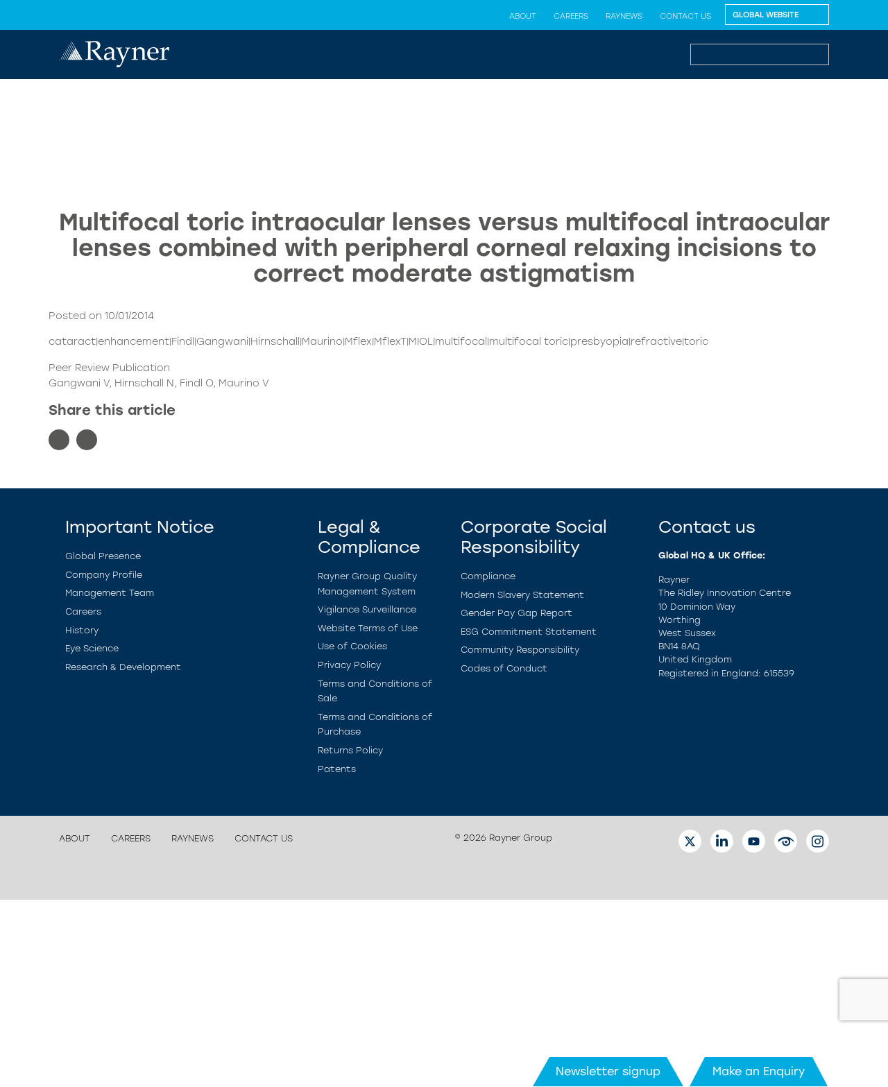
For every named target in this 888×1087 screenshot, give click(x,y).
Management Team (109, 593)
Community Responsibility (520, 649)
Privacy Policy (349, 665)
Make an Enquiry (758, 1071)
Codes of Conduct (504, 668)
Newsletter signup (608, 1071)
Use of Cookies (352, 646)
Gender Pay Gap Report (516, 613)
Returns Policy (350, 750)
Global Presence (103, 556)
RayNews (624, 16)
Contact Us (685, 16)
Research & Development (123, 667)
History (82, 630)
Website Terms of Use (368, 628)
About (522, 16)
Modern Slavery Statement (522, 595)
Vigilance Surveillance (367, 609)
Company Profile (103, 575)
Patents (337, 769)
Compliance (488, 576)
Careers (571, 16)
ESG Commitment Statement (529, 631)
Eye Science (92, 648)
